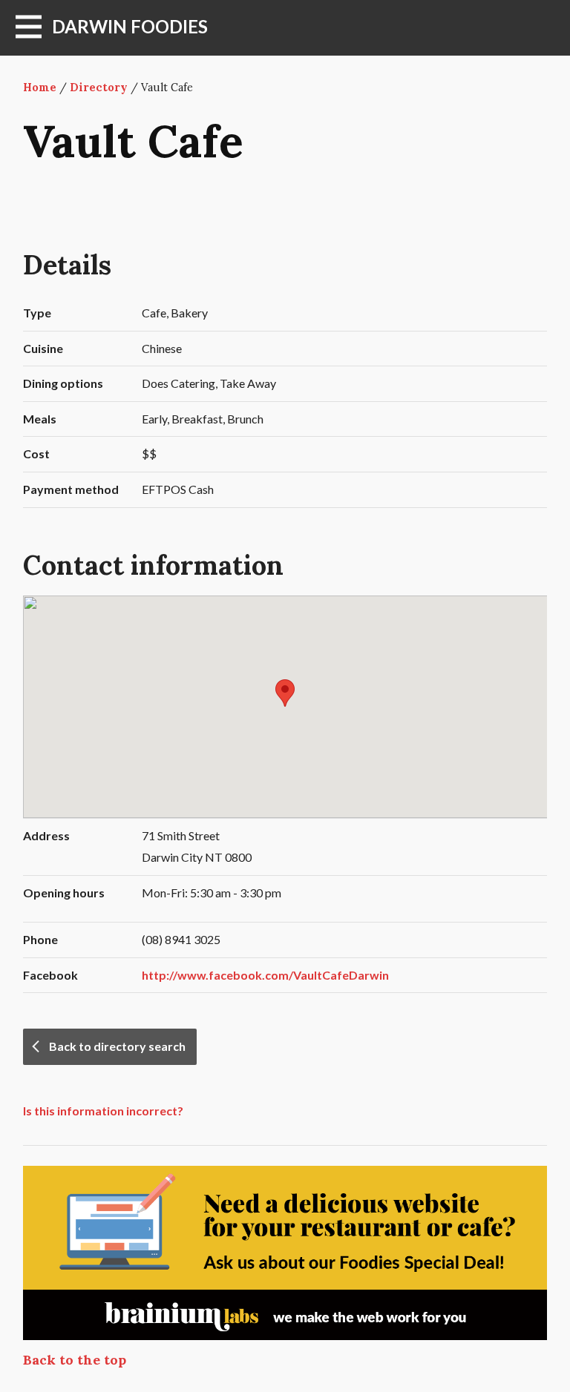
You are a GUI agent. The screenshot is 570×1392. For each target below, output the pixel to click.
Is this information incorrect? (103, 1111)
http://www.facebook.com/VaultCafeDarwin (265, 975)
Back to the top (74, 1359)
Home (39, 87)
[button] (285, 693)
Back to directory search (117, 1046)
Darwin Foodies (130, 26)
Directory (99, 87)
